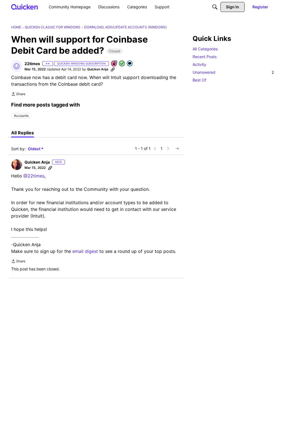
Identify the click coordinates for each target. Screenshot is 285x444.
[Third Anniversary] (114, 63)
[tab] (22, 132)
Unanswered (233, 72)
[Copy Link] (112, 69)
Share (18, 94)
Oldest (34, 149)
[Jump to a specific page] (177, 148)
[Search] (215, 7)
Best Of (199, 80)
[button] (16, 66)
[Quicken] (24, 6)
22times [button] (32, 63)
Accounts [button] (21, 116)
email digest (85, 251)
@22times (34, 176)
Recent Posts (205, 56)
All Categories (205, 48)
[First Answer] (122, 63)
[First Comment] (130, 63)
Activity (199, 64)
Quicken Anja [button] (97, 69)
